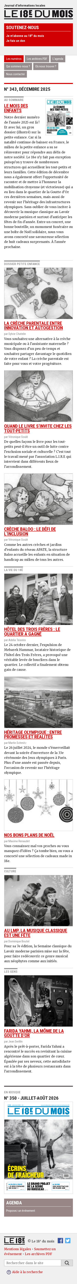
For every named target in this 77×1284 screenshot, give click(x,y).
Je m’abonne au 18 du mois (25, 36)
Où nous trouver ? (45, 66)
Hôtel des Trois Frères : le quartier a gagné (32, 632)
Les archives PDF (37, 59)
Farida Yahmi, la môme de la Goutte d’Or (34, 1033)
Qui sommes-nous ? (18, 66)
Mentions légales (17, 1249)
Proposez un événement (20, 1211)
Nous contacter (15, 74)
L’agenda (58, 59)
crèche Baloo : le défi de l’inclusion (30, 531)
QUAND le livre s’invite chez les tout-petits (38, 428)
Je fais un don (15, 41)
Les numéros (14, 59)
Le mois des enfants (16, 108)
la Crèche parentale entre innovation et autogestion (33, 326)
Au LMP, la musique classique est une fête (35, 933)
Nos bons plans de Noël (29, 835)
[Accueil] (38, 13)
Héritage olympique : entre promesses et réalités (33, 735)
